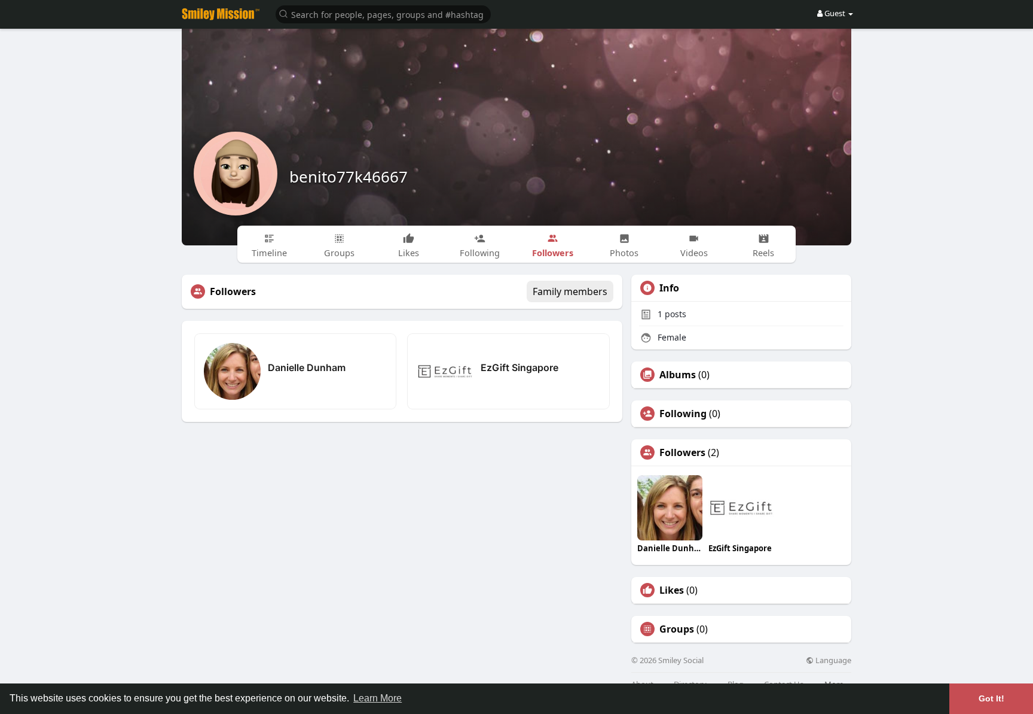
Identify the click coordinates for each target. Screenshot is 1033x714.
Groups (676, 629)
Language (832, 660)
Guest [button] (835, 13)
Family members (570, 291)
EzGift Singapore (519, 367)
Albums (677, 374)
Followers (682, 452)
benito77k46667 (348, 176)
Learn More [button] (377, 698)
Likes (671, 590)
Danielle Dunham (307, 367)
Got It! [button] (991, 698)
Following (683, 413)
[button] (383, 13)
